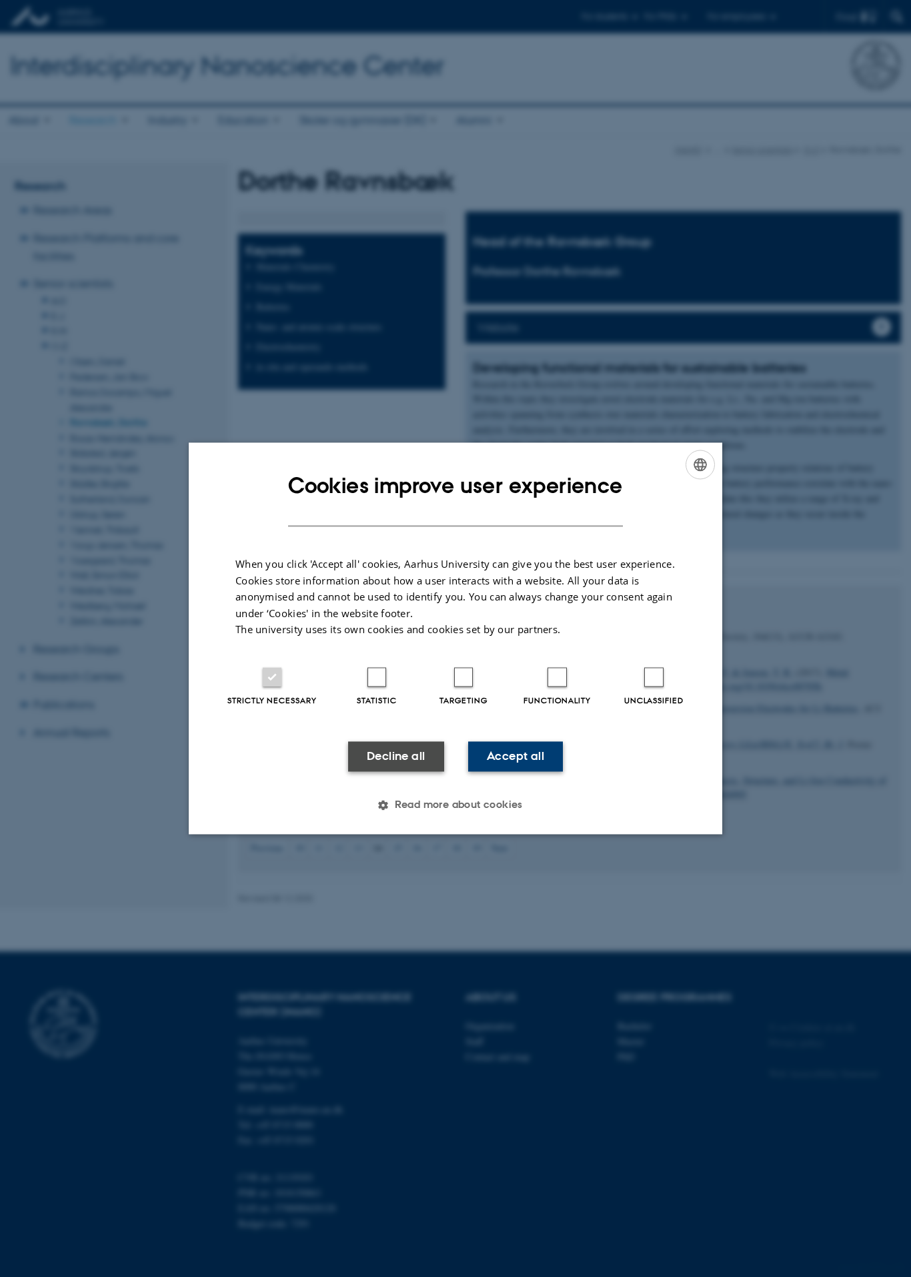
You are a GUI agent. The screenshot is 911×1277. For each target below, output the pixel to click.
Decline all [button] (396, 756)
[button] (455, 805)
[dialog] (455, 638)
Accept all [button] (515, 756)
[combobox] (700, 464)
